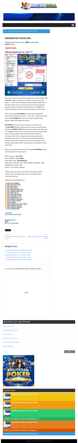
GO (69, 351)
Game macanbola (8, 326)
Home (5, 31)
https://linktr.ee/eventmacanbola (13, 214)
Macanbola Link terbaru (10, 338)
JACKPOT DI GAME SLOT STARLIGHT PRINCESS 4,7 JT (21, 419)
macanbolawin (39, 441)
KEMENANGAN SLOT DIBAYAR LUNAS (19, 252)
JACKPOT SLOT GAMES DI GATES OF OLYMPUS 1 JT (21, 430)
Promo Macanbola (8, 346)
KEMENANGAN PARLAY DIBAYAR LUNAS (19, 250)
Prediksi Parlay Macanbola (11, 342)
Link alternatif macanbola (10, 330)
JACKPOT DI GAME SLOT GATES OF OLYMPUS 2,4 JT (21, 433)
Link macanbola (7, 334)
